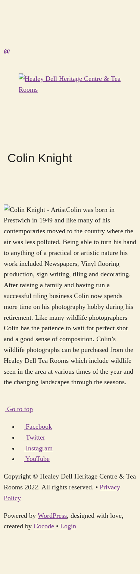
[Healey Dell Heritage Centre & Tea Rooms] (70, 89)
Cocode (44, 526)
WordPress (52, 515)
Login (68, 526)
